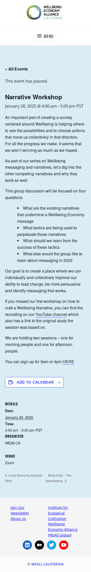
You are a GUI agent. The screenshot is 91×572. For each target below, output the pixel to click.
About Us (18, 518)
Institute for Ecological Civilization (58, 513)
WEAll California (47, 564)
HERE (68, 361)
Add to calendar (35, 382)
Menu (48, 36)
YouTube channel (51, 314)
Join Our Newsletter (20, 510)
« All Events (16, 69)
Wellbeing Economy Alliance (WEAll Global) (63, 529)
